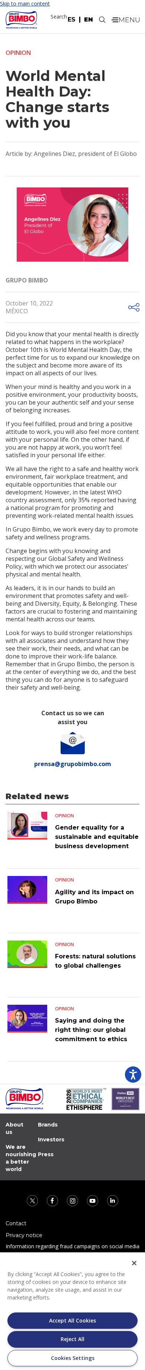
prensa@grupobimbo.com (72, 764)
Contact (16, 1223)
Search (59, 16)
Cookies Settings (72, 1357)
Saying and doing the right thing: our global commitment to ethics (91, 1030)
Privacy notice (24, 1235)
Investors (51, 1139)
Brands (48, 1124)
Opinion (18, 53)
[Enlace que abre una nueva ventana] (33, 1200)
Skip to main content (25, 3)
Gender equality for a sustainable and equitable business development (97, 837)
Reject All (72, 1339)
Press (46, 1154)
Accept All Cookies (72, 1320)
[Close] (134, 1263)
